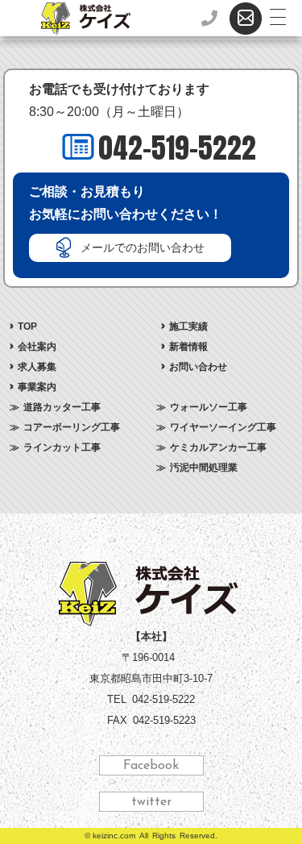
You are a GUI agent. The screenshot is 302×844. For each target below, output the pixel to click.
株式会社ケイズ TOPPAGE (151, 594)
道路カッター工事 (62, 407)
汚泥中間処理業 (204, 467)
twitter (151, 802)
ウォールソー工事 (208, 407)
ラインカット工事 (62, 447)
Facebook (151, 765)
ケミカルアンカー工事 (218, 447)
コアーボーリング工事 (71, 427)
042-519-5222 (177, 148)
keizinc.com (114, 835)
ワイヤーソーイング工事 (223, 427)
